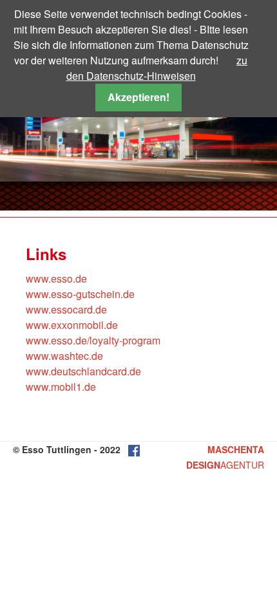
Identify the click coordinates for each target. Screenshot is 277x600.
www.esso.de (56, 278)
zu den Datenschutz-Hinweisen (157, 68)
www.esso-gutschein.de (80, 293)
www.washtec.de (64, 355)
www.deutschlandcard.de (83, 371)
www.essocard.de (66, 309)
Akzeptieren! (138, 96)
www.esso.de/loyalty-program (93, 340)
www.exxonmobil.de (72, 324)
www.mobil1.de (61, 386)
